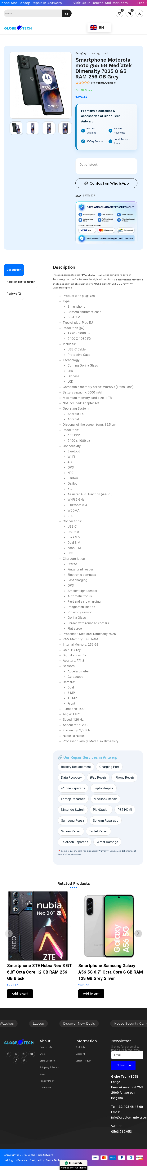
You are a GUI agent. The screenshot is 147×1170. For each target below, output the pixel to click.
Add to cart (20, 993)
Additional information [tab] (21, 281)
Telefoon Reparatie (74, 842)
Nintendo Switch (73, 810)
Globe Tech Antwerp (40, 1155)
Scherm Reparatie (105, 820)
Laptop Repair (103, 788)
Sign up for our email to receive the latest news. (125, 1048)
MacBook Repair (105, 799)
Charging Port (109, 767)
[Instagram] (24, 1054)
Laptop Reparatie (73, 799)
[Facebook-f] (8, 1054)
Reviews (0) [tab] (14, 293)
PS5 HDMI (125, 810)
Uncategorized (98, 53)
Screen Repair (71, 831)
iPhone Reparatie (73, 788)
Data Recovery (71, 777)
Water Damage (107, 842)
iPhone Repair (124, 777)
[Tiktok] (16, 1060)
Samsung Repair (72, 820)
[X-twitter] (16, 1054)
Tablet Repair (98, 831)
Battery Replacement (76, 767)
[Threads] (24, 1060)
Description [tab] (14, 269)
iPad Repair (98, 777)
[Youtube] (32, 1054)
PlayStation (101, 810)
